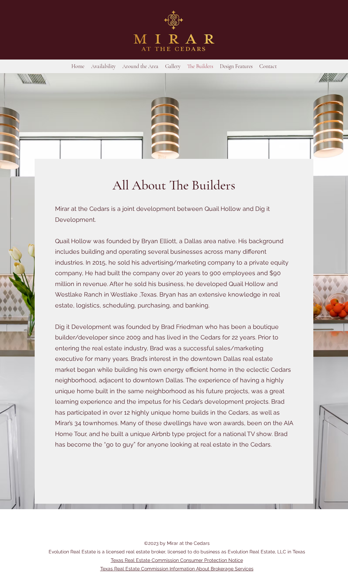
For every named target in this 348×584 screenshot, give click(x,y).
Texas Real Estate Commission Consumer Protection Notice (177, 560)
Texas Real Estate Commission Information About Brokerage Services (177, 568)
